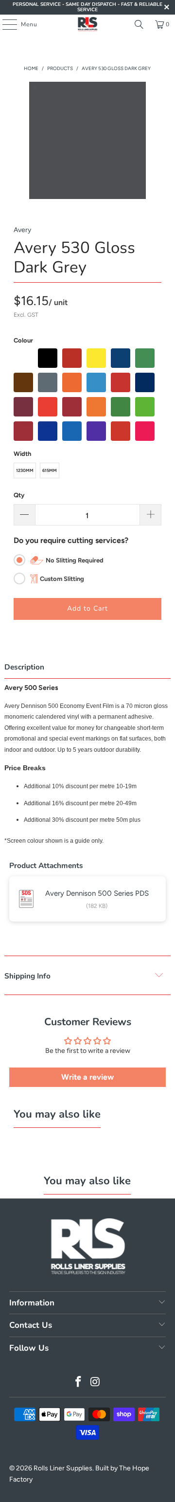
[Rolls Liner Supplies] (87, 24)
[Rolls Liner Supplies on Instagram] (95, 1383)
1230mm (25, 470)
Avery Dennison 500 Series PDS (97, 893)
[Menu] (4, 24)
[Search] (139, 24)
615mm (49, 470)
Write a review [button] (87, 1077)
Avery (22, 230)
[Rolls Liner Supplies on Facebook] (78, 1383)
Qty (19, 495)
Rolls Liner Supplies (63, 1468)
